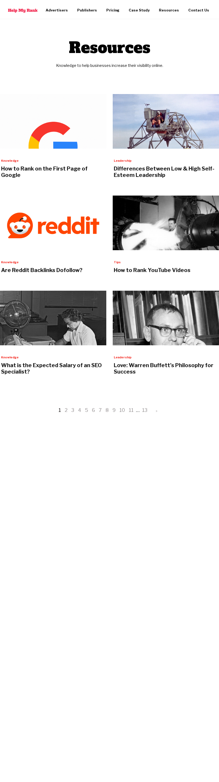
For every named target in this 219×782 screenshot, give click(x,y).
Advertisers (57, 10)
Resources (169, 10)
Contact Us (198, 10)
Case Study (139, 10)
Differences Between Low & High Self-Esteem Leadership (164, 171)
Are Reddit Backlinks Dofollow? (42, 270)
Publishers (87, 10)
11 (131, 410)
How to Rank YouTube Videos (152, 270)
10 (122, 410)
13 (144, 410)
